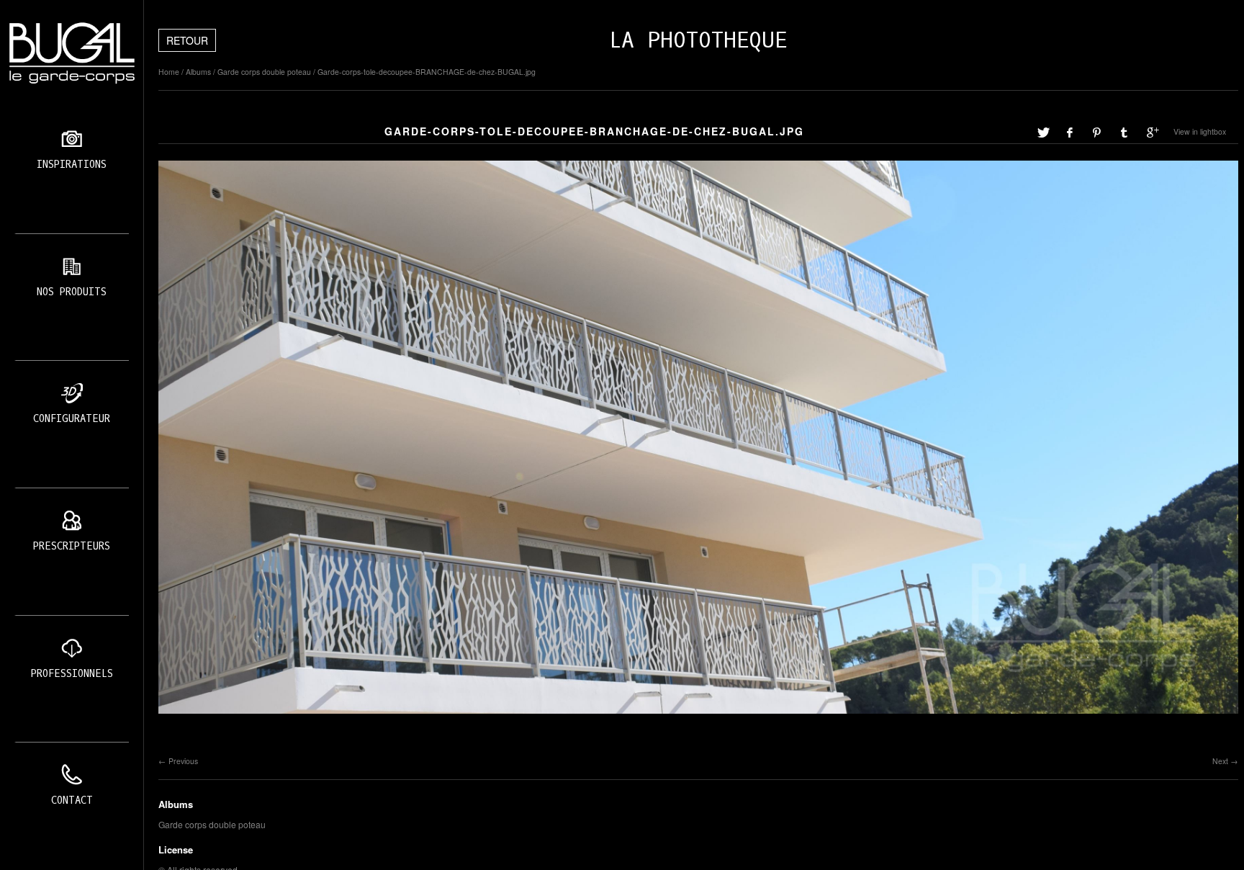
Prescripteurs (71, 546)
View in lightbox (1199, 131)
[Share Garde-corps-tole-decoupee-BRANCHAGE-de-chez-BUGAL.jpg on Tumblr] (1125, 131)
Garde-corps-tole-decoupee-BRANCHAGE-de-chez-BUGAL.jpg (426, 71)
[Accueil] (71, 53)
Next (1220, 760)
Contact (72, 800)
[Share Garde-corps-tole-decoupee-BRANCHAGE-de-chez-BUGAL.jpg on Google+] (1152, 131)
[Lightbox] (698, 715)
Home (168, 71)
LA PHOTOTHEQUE (698, 40)
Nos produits (72, 292)
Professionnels (72, 674)
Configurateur (71, 419)
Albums (198, 71)
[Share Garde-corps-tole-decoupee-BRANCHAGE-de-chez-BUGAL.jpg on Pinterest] (1098, 131)
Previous (183, 760)
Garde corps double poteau (264, 71)
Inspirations (72, 164)
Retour (187, 40)
